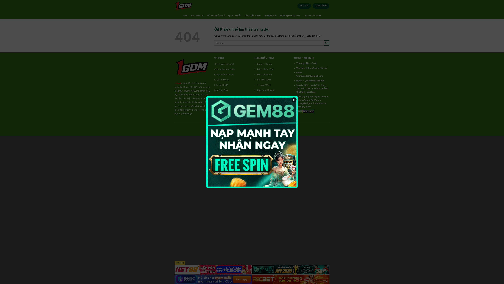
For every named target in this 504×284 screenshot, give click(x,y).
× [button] (294, 100)
